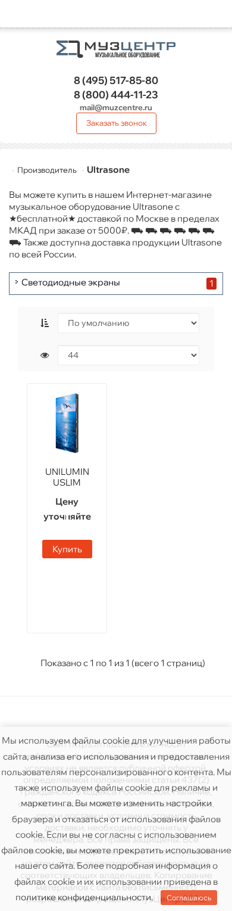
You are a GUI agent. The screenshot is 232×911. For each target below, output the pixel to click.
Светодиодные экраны (70, 283)
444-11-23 (116, 94)
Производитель (47, 170)
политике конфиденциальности (83, 897)
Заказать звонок (116, 123)
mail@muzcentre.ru (116, 107)
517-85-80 (116, 80)
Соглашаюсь (189, 897)
